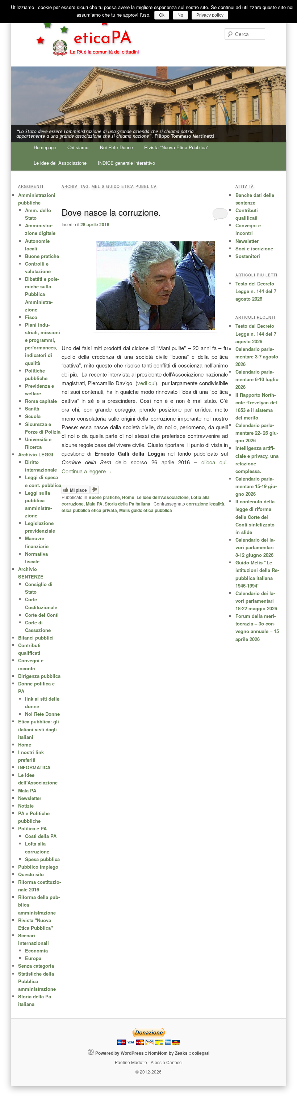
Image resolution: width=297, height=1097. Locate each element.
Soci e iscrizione (254, 248)
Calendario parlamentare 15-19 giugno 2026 (256, 486)
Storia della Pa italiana (127, 503)
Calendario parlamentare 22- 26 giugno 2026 (256, 433)
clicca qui (213, 462)
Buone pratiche (104, 497)
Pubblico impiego (38, 866)
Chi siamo (77, 147)
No (180, 15)
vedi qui (146, 383)
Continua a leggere (86, 471)
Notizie (26, 805)
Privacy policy (209, 15)
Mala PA (94, 503)
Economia (36, 950)
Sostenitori (247, 256)
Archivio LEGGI (35, 454)
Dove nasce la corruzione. (111, 212)
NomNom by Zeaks (168, 1053)
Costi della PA (41, 836)
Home (128, 497)
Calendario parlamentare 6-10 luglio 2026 (257, 379)
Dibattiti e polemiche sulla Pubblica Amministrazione (42, 294)
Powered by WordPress (119, 1053)
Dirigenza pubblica (39, 675)
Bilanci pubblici (36, 637)
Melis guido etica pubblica (145, 510)
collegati (200, 1053)
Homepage (45, 147)
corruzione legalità (205, 503)
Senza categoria (36, 965)
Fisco (31, 317)
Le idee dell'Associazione (163, 497)
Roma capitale (41, 400)
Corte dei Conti (42, 614)
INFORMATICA (34, 767)
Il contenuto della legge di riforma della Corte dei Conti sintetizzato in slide (255, 516)
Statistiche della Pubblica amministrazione (37, 981)
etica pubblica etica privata (89, 510)
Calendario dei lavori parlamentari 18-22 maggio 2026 (256, 601)
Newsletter (247, 240)
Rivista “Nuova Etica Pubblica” (176, 147)
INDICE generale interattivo (126, 162)
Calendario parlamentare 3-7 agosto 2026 (256, 356)
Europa (33, 958)
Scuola (33, 416)
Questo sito (31, 874)
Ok (161, 15)
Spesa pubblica (42, 859)
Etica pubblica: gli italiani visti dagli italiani (38, 729)
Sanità (32, 408)
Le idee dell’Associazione (60, 162)
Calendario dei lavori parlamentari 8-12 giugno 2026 (255, 547)
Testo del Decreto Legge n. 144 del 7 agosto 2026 (255, 291)
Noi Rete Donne (116, 147)
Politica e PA (32, 828)
